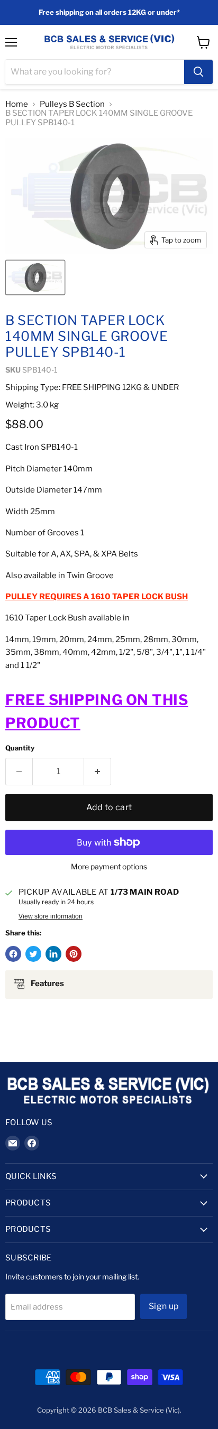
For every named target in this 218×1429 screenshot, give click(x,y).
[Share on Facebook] (13, 954)
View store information (51, 916)
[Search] (198, 72)
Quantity (19, 748)
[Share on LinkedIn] (53, 954)
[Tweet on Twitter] (33, 954)
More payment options (109, 866)
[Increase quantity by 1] (97, 771)
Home (16, 104)
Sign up (163, 1306)
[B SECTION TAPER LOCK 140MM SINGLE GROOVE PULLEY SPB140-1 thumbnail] (35, 277)
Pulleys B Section (72, 104)
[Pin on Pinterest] (73, 954)
